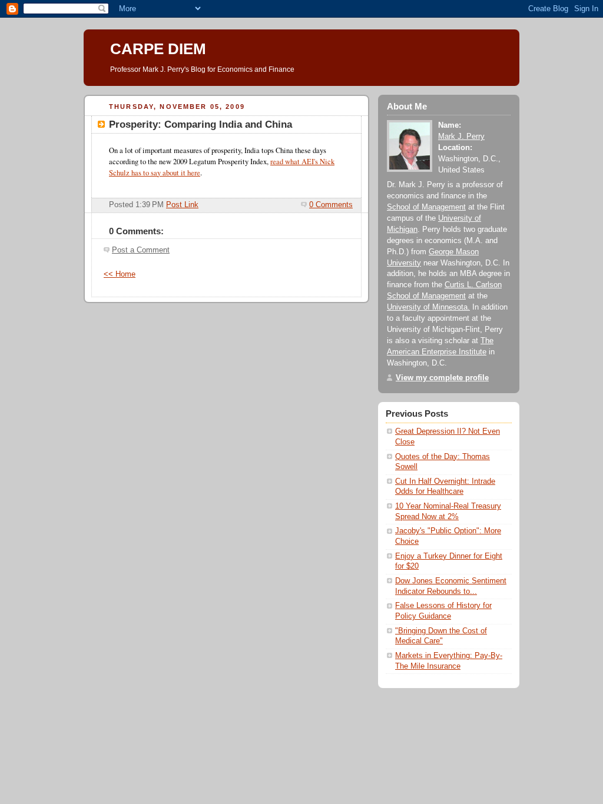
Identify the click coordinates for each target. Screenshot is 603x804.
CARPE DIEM (158, 49)
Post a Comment (141, 250)
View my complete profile (442, 378)
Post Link (182, 205)
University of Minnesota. (428, 307)
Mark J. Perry (461, 136)
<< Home (119, 274)
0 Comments (331, 205)
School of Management (426, 207)
